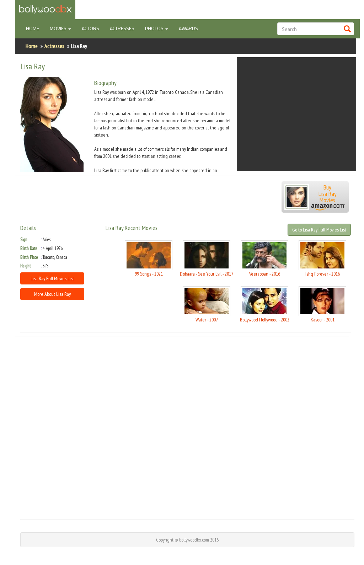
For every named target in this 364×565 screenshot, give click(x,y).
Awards (188, 28)
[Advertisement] (296, 114)
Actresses (122, 28)
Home (35, 28)
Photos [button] (155, 28)
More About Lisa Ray (52, 294)
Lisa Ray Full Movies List (52, 278)
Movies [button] (59, 28)
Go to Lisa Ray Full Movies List (319, 229)
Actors (90, 28)
